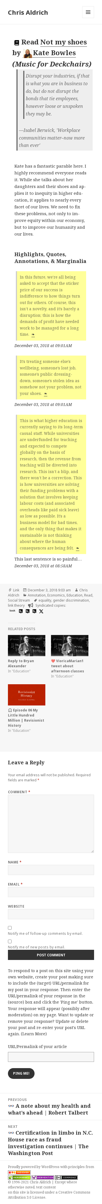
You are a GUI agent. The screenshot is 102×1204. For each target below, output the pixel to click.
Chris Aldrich (28, 12)
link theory (16, 605)
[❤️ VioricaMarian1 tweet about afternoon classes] (69, 645)
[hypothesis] (20, 611)
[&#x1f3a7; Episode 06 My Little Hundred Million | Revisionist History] (26, 695)
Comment (19, 792)
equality (45, 600)
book (12, 610)
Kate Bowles (54, 52)
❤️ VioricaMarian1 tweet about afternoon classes (67, 665)
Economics (56, 595)
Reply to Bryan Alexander (21, 663)
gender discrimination (71, 600)
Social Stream (19, 600)
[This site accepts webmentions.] (42, 1177)
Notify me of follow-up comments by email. (45, 933)
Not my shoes (63, 41)
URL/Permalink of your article (37, 1046)
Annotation (37, 595)
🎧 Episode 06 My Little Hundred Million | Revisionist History (26, 718)
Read (88, 595)
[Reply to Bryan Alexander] (26, 645)
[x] (40, 611)
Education (74, 595)
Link (16, 590)
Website (16, 906)
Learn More (33, 1033)
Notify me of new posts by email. (36, 947)
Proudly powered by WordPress (34, 1166)
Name (15, 862)
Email (15, 884)
